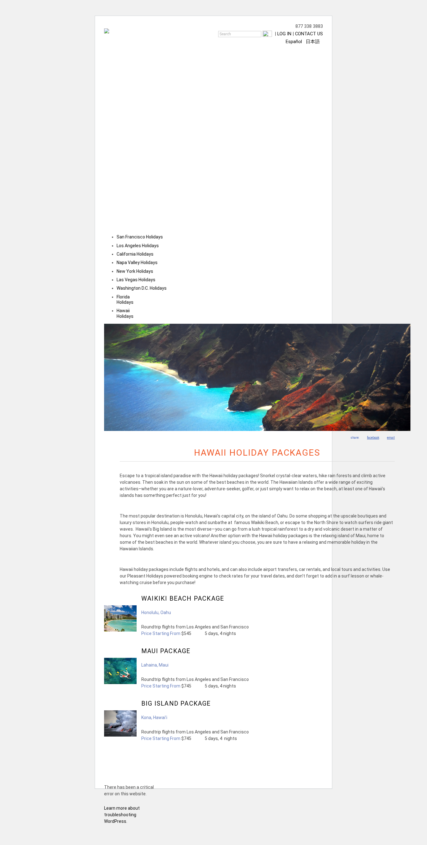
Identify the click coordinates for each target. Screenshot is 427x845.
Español (294, 41)
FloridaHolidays (125, 299)
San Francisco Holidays (140, 236)
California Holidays (135, 254)
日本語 (313, 41)
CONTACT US (309, 34)
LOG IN (284, 34)
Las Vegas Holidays (136, 279)
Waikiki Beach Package (182, 598)
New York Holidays (135, 271)
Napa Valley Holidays (137, 262)
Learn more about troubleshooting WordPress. (122, 815)
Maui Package (165, 651)
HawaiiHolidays (125, 313)
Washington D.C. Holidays (142, 288)
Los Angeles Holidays (138, 245)
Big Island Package (176, 703)
